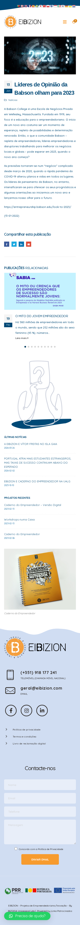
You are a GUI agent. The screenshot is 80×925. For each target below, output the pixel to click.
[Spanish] (33, 6)
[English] (26, 6)
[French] (30, 6)
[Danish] (22, 6)
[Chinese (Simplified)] (44, 6)
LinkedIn (21, 244)
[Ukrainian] (70, 6)
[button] (25, 347)
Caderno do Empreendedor (22, 534)
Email (28, 244)
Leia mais (21, 338)
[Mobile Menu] (66, 21)
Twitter (14, 244)
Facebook (6, 244)
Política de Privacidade (50, 849)
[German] (67, 6)
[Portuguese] (19, 6)
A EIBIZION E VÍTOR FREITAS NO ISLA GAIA (30, 444)
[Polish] (48, 6)
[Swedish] (37, 6)
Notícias (12, 99)
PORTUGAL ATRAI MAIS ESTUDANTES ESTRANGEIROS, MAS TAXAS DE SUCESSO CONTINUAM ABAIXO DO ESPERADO (37, 462)
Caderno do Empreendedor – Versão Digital (32, 505)
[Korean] (63, 6)
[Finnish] (52, 6)
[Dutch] (74, 6)
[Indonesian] (55, 6)
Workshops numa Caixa (19, 519)
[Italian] (59, 6)
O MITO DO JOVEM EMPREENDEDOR (41, 316)
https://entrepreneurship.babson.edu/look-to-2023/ (37, 206)
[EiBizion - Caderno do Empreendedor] (22, 21)
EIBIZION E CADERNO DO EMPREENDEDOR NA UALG (37, 481)
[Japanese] (41, 6)
